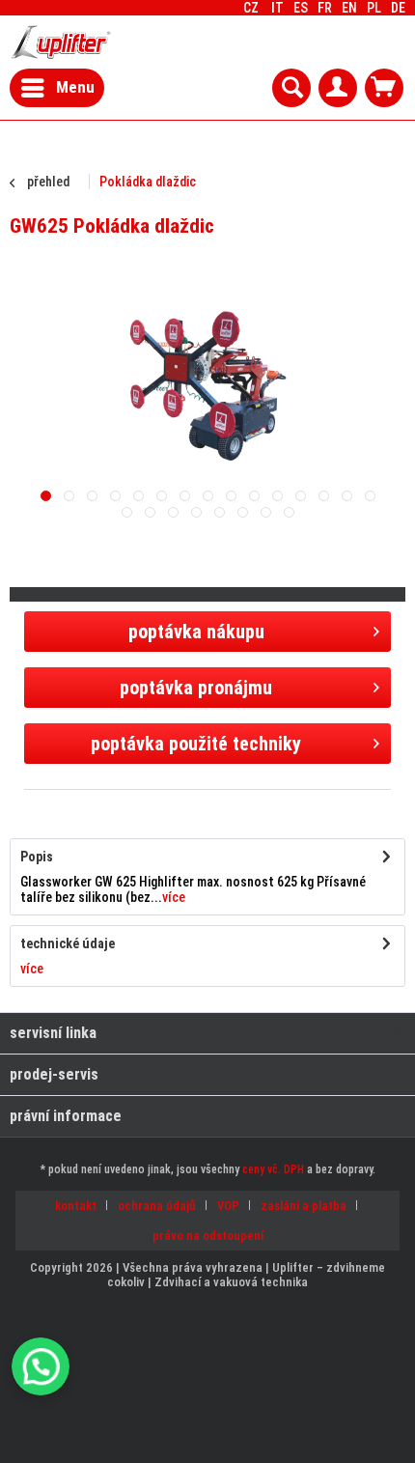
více (173, 897)
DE (398, 7)
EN (349, 7)
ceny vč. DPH (273, 1169)
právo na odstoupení (207, 1235)
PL (374, 7)
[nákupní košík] (384, 88)
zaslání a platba (303, 1205)
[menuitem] (398, 7)
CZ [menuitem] (324, 7)
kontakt (76, 1205)
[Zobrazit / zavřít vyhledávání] (291, 88)
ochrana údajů (157, 1205)
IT (277, 7)
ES (300, 7)
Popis (36, 856)
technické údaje (67, 943)
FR (325, 7)
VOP (228, 1205)
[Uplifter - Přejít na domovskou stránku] (61, 42)
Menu (75, 87)
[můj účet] (337, 88)
